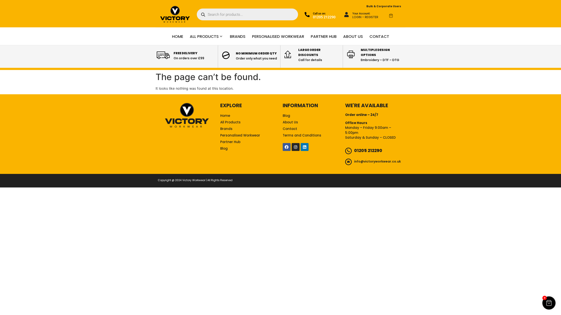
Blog (224, 148)
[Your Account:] (346, 14)
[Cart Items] (395, 16)
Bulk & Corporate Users (383, 6)
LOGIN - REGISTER (365, 17)
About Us (353, 36)
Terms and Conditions (302, 135)
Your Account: (361, 13)
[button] (549, 303)
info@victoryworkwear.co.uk (377, 161)
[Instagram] (296, 147)
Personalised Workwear (278, 36)
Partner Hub (324, 36)
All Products (204, 36)
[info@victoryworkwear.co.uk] (348, 162)
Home (177, 36)
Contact (379, 36)
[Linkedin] (305, 147)
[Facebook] (287, 147)
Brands (237, 36)
